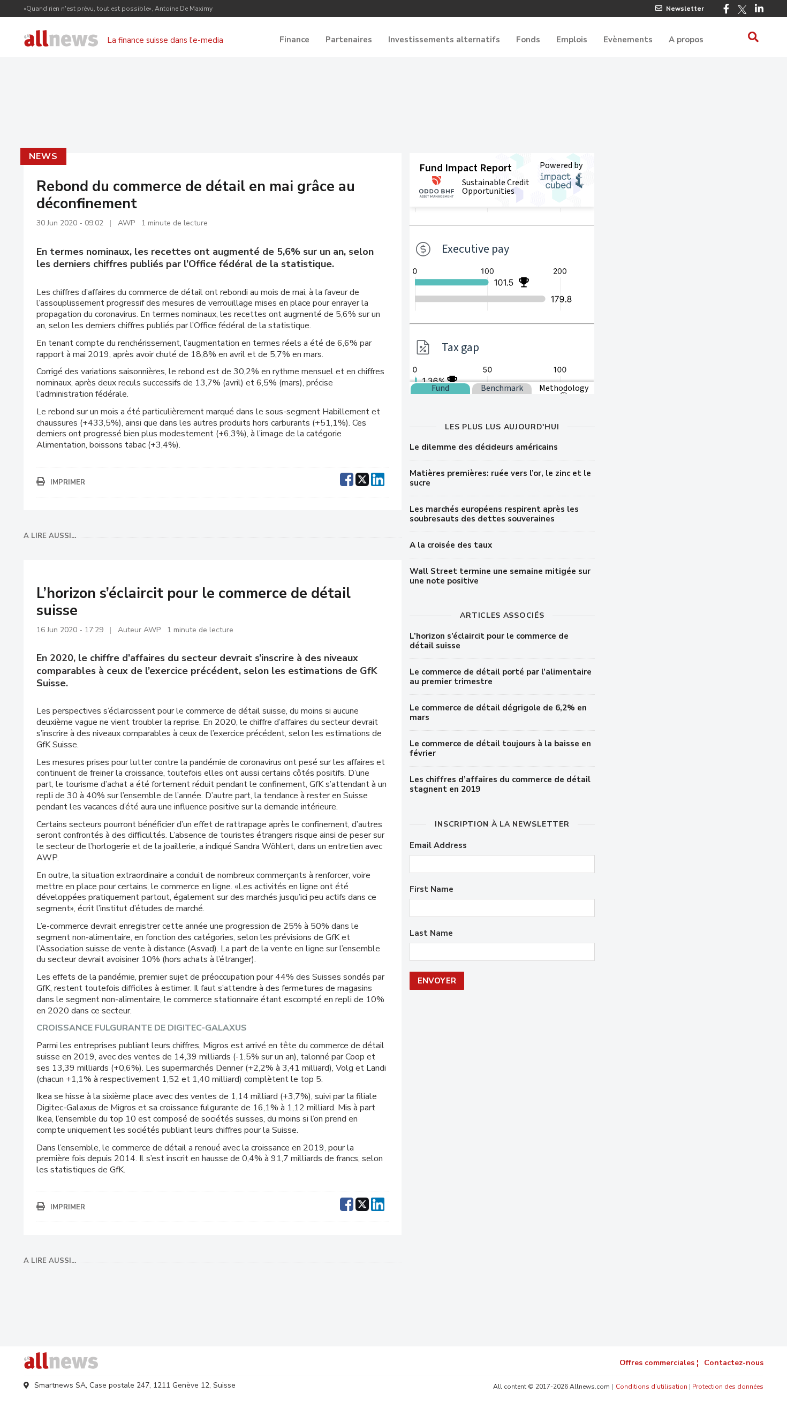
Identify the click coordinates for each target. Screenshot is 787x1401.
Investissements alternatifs (444, 39)
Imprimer (67, 482)
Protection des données (727, 1386)
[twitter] (362, 478)
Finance (294, 39)
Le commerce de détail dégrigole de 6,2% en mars (498, 712)
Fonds (528, 39)
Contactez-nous (733, 1363)
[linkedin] (377, 478)
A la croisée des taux (451, 545)
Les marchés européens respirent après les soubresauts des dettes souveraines (494, 514)
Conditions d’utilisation (651, 1386)
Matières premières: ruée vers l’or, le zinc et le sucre (500, 478)
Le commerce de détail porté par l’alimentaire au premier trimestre (501, 676)
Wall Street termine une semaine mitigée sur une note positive (500, 576)
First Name (431, 889)
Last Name (431, 933)
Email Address (438, 845)
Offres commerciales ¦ (659, 1363)
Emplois (571, 39)
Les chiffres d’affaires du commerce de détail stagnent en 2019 (500, 784)
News (43, 156)
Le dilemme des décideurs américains (484, 447)
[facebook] (346, 478)
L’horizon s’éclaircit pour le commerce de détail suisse (489, 640)
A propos (686, 39)
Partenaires (349, 39)
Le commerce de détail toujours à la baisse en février (500, 748)
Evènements (628, 39)
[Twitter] (742, 9)
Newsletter (685, 8)
